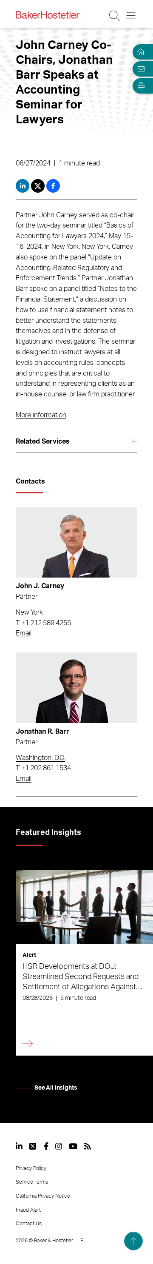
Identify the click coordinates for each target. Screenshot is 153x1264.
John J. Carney (40, 586)
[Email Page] (139, 68)
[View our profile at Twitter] (33, 1146)
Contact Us (29, 1223)
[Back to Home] (47, 15)
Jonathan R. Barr (42, 731)
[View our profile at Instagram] (58, 1146)
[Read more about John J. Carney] (76, 542)
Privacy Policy (31, 1168)
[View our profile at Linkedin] (19, 1146)
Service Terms (32, 1181)
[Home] (139, 51)
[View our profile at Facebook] (46, 1146)
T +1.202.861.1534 (43, 768)
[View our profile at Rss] (87, 1146)
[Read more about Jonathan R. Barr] (76, 687)
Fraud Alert (28, 1210)
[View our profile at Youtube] (73, 1146)
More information (41, 415)
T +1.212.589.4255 (43, 623)
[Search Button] (115, 16)
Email (23, 633)
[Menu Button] (131, 16)
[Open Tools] (139, 85)
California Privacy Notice (43, 1196)
